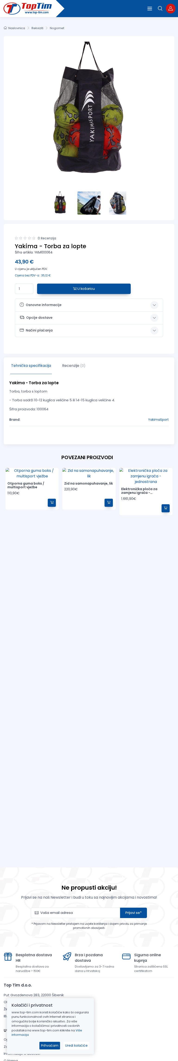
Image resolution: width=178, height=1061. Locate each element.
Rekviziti (37, 28)
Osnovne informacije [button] (43, 305)
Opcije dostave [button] (39, 317)
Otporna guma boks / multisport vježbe (25, 485)
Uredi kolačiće (76, 1045)
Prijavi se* (133, 912)
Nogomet (57, 28)
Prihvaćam (49, 1045)
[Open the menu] (150, 8)
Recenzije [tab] (74, 365)
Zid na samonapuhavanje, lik (88, 483)
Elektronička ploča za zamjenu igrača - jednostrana (139, 493)
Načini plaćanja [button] (39, 330)
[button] (160, 8)
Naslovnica (16, 28)
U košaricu (85, 288)
